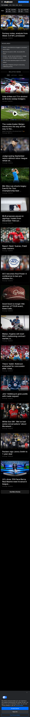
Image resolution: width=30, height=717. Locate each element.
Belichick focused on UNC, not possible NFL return (14, 52)
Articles (14, 75)
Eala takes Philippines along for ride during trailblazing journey (14, 65)
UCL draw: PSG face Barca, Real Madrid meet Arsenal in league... (14, 481)
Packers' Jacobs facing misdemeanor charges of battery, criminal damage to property (15, 57)
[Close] (26, 692)
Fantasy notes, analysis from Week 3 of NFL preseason (15, 34)
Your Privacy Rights (15, 715)
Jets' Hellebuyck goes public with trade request (15, 395)
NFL (10, 5)
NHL (17, 5)
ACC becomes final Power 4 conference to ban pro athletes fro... (14, 276)
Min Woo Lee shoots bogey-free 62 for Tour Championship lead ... (14, 188)
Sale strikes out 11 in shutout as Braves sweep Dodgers (14, 97)
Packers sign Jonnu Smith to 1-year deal (14, 452)
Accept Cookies (15, 708)
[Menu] (2, 2)
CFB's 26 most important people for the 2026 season (14, 61)
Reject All (15, 711)
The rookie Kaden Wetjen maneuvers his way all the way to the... (13, 126)
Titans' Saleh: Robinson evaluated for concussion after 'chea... (13, 366)
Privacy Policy (19, 705)
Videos (21, 75)
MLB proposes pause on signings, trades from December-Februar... (13, 218)
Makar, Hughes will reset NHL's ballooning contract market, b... (13, 336)
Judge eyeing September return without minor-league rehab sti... (14, 158)
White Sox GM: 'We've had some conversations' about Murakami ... (14, 423)
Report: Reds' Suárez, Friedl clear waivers (14, 247)
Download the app (23, 1)
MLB (20, 5)
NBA (13, 5)
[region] (15, 704)
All (8, 75)
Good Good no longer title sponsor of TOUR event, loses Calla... (13, 306)
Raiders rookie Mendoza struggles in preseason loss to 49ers (15, 48)
